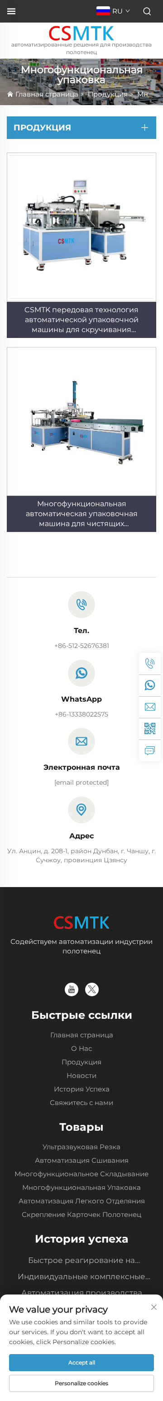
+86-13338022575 (81, 714)
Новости (81, 1075)
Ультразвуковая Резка (81, 1146)
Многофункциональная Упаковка (81, 1187)
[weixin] (150, 729)
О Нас (81, 1048)
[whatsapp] (150, 685)
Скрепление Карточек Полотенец (81, 1214)
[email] (150, 707)
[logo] (81, 32)
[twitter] (92, 989)
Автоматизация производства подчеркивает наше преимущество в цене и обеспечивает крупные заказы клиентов (81, 1293)
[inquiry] (150, 750)
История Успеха (82, 1089)
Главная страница (46, 94)
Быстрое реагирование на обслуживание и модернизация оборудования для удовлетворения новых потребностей (81, 1261)
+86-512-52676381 (81, 646)
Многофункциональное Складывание (81, 1174)
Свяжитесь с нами (81, 1102)
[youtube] (71, 989)
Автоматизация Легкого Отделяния (82, 1201)
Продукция (108, 94)
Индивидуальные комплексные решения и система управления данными (81, 1277)
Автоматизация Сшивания (82, 1160)
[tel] (150, 664)
